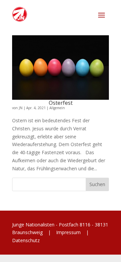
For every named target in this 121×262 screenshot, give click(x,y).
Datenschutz (26, 240)
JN (21, 107)
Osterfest (61, 102)
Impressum (68, 232)
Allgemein (57, 107)
